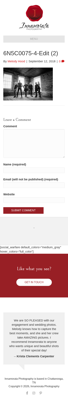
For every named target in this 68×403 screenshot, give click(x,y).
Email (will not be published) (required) (30, 179)
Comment (10, 126)
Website (9, 194)
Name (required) (14, 164)
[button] (34, 282)
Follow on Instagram (36, 234)
